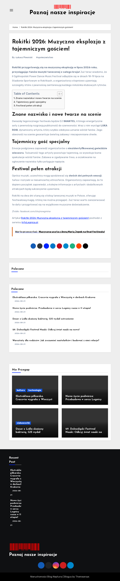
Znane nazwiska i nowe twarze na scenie (39, 98)
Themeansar (82, 576)
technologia (34, 390)
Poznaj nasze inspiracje (62, 13)
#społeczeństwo (44, 57)
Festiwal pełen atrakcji (29, 105)
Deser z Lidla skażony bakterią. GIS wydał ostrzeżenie (43, 319)
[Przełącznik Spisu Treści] (58, 93)
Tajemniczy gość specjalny (31, 102)
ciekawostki (23, 423)
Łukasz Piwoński (24, 57)
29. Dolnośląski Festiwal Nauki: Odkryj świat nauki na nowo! (45, 330)
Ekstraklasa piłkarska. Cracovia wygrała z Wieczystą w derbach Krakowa (53, 297)
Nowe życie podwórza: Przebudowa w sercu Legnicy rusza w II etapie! (51, 308)
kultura (21, 390)
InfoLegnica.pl (30, 222)
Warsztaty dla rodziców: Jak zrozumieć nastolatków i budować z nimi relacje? (55, 340)
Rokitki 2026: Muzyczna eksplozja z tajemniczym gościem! (55, 218)
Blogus (68, 576)
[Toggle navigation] (11, 10)
